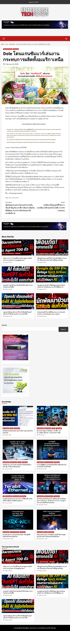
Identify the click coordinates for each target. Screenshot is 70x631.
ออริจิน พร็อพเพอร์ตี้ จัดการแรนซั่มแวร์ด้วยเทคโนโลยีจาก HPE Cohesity (51, 206)
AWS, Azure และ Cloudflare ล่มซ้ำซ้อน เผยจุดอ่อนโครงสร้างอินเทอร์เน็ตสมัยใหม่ (51, 535)
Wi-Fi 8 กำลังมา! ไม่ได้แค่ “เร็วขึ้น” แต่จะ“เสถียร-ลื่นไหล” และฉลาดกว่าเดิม (49, 432)
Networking (48, 428)
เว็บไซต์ (16, 154)
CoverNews (41, 628)
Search (4, 325)
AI (3, 253)
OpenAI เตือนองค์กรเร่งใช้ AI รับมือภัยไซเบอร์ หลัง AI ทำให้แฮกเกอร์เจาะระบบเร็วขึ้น (17, 313)
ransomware (15, 197)
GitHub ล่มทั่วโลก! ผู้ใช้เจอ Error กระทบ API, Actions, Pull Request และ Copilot (51, 313)
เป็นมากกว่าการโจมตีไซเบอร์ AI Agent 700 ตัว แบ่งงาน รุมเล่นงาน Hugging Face (17, 259)
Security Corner (8, 49)
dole (10, 197)
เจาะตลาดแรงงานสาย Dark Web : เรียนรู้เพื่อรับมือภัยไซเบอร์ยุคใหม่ (16, 535)
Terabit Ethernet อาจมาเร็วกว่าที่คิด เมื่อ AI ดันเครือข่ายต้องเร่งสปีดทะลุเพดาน (17, 500)
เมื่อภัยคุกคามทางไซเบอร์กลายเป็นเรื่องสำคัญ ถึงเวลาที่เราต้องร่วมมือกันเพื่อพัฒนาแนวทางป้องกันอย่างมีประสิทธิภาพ (20, 207)
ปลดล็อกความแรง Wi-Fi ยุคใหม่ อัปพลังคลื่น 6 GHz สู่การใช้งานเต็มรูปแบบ (17, 465)
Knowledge (6, 428)
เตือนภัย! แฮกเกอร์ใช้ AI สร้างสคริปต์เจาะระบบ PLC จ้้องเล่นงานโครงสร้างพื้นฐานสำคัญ (52, 259)
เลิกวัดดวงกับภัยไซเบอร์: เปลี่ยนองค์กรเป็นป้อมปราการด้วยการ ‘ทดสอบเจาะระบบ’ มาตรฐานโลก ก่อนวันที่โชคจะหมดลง (51, 500)
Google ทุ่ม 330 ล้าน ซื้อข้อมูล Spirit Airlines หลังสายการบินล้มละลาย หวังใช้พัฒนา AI (51, 286)
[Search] (66, 39)
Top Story (15, 49)
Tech (38, 307)
